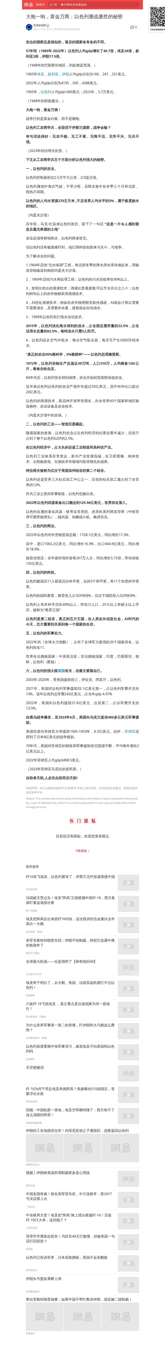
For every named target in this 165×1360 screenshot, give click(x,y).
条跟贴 (82, 850)
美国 (61, 670)
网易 (28, 4)
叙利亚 (53, 74)
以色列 (46, 91)
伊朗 (65, 74)
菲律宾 (130, 731)
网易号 (40, 4)
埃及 (40, 74)
